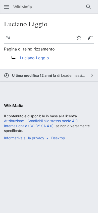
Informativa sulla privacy (24, 138)
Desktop (58, 138)
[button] (6, 6)
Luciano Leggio (34, 57)
